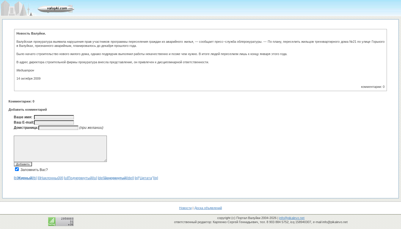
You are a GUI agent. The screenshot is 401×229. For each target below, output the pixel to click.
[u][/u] (80, 178)
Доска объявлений (208, 208)
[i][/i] (50, 178)
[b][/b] (25, 178)
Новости (185, 208)
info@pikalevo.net (291, 218)
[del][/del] (116, 178)
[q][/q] (146, 178)
